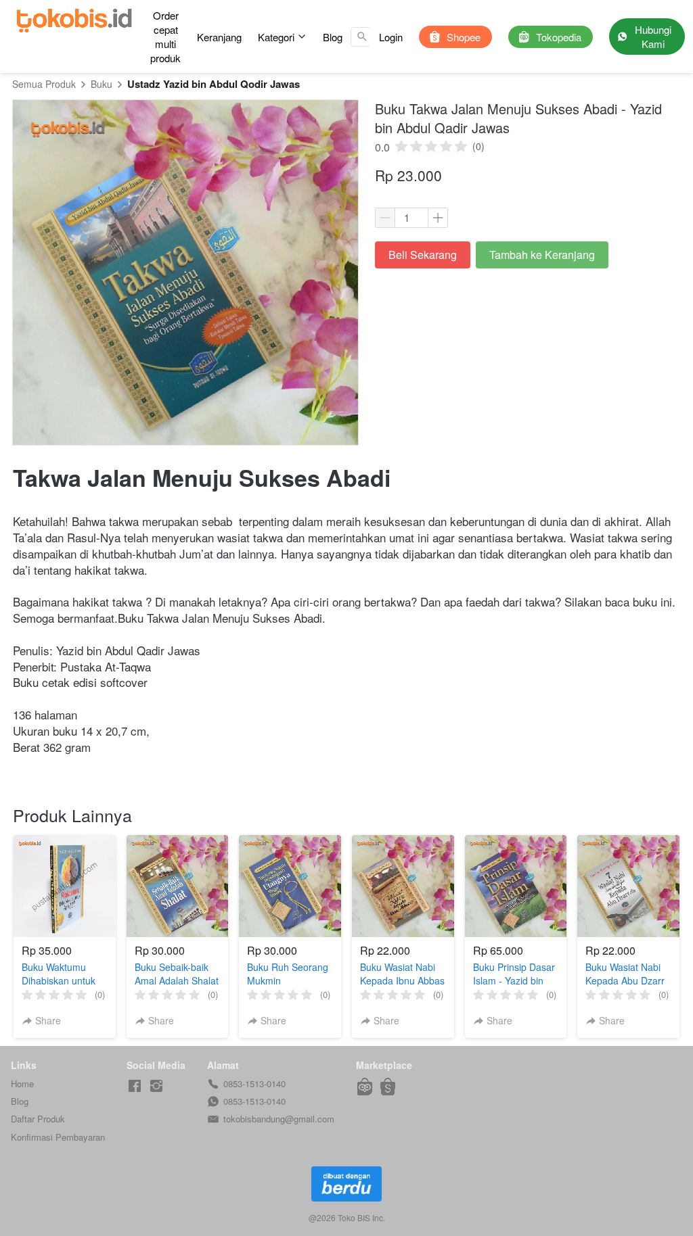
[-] (135, 1086)
